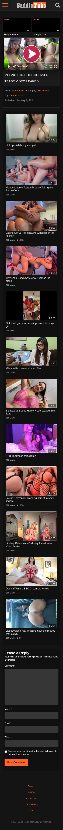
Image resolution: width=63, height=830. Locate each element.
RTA (32, 811)
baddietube (18, 90)
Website (8, 737)
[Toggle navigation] (5, 5)
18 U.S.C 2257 (31, 798)
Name (8, 709)
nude (14, 95)
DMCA (31, 792)
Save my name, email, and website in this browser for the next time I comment (33, 753)
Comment (10, 666)
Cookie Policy (31, 804)
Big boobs (43, 90)
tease (21, 95)
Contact (31, 786)
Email (8, 723)
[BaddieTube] (31, 5)
